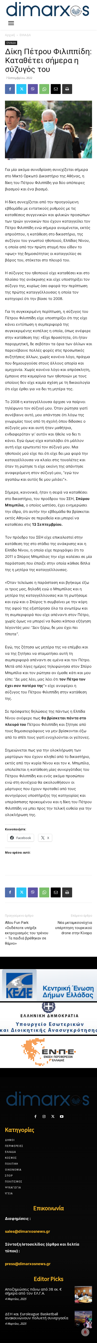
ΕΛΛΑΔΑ (25, 35)
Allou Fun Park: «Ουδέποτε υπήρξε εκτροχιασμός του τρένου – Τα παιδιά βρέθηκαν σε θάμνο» (26, 933)
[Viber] (33, 89)
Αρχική (10, 35)
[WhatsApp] (44, 89)
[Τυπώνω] (67, 89)
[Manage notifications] (85, 1332)
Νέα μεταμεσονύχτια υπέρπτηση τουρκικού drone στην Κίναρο (73, 927)
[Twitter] (21, 89)
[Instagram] (44, 1117)
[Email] (56, 89)
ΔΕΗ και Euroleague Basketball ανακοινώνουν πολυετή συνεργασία (36, 1315)
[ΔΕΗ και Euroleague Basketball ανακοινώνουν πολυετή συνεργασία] (83, 1319)
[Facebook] (10, 89)
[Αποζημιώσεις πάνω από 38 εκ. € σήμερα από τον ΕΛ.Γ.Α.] (83, 1294)
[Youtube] (61, 1117)
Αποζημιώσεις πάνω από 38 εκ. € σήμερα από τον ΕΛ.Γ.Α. (33, 1291)
